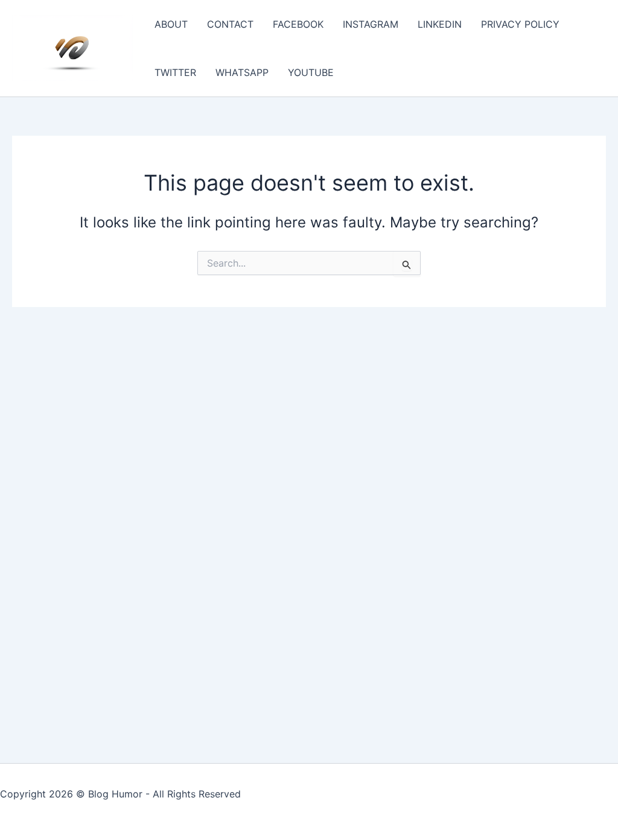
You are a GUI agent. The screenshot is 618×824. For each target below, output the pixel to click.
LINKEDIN (440, 24)
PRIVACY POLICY (520, 24)
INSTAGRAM (370, 24)
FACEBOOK (298, 24)
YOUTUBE (311, 72)
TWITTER (175, 72)
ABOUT (171, 24)
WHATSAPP (242, 72)
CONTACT (230, 24)
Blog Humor (115, 794)
